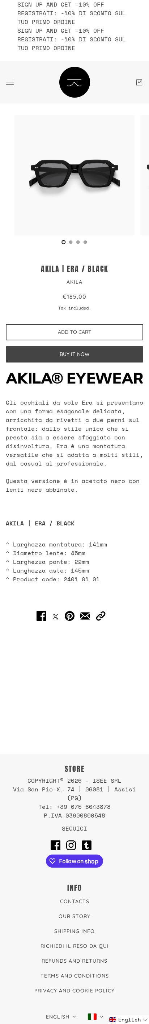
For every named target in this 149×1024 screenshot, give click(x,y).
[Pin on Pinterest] (69, 616)
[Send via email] (85, 616)
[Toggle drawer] (10, 82)
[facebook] (55, 845)
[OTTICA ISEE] (74, 82)
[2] (78, 242)
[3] (85, 242)
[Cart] (139, 82)
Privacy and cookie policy (74, 990)
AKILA (74, 282)
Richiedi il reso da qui (75, 946)
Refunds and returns (74, 961)
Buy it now (74, 354)
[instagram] (71, 845)
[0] (63, 242)
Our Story (74, 916)
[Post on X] (55, 616)
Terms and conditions (75, 975)
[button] (100, 616)
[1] (71, 242)
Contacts (74, 901)
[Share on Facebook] (41, 616)
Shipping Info (74, 931)
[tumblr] (86, 845)
